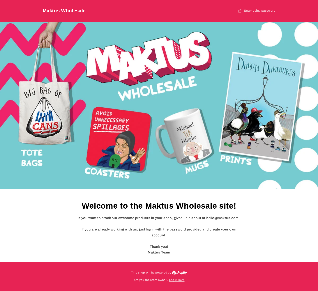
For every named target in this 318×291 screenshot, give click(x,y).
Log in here (177, 279)
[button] (256, 10)
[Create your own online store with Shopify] (179, 272)
